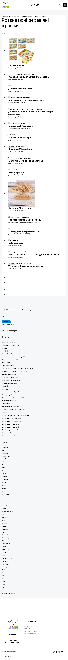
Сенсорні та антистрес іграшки (12, 409)
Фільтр (6, 321)
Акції (3, 351)
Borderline (5, 453)
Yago (3, 584)
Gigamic (4, 482)
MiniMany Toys (6, 523)
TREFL (4, 570)
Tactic (3, 555)
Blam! (3, 450)
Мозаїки (4, 386)
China (3, 462)
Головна (4, 16)
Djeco (3, 468)
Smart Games (6, 544)
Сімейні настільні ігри (8, 360)
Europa (4, 473)
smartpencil (5, 549)
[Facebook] (51, 652)
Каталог (10, 16)
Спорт (4, 412)
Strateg (4, 552)
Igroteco (4, 497)
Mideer (4, 520)
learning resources (7, 511)
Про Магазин (28, 626)
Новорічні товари (7, 436)
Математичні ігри (7, 374)
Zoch (3, 587)
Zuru (3, 590)
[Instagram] (54, 652)
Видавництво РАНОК (8, 593)
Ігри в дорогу (6, 363)
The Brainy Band (7, 558)
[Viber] (59, 652)
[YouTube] (62, 652)
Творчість (5, 403)
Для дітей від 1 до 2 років (10, 418)
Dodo (3, 470)
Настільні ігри (6, 354)
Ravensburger (6, 538)
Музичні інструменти (8, 383)
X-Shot (4, 582)
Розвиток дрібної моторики (10, 377)
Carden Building (6, 456)
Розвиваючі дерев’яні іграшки (11, 398)
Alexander (5, 447)
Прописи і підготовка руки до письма (13, 371)
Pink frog (4, 532)
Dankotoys (5, 465)
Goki (3, 485)
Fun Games (5, 479)
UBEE (3, 576)
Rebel (3, 541)
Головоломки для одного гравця (12, 357)
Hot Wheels (5, 494)
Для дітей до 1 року (8, 433)
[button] (60, 5)
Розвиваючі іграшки (8, 401)
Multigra (4, 526)
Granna (4, 488)
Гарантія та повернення (31, 633)
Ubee (3, 573)
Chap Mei (5, 459)
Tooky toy (5, 564)
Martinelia (5, 517)
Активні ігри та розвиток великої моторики (15, 415)
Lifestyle (4, 514)
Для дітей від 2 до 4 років (10, 421)
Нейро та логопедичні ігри (10, 380)
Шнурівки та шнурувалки (9, 345)
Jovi (3, 503)
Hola (3, 491)
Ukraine (4, 579)
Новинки (4, 348)
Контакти (27, 629)
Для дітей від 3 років (8, 424)
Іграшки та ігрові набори (9, 392)
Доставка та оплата (30, 631)
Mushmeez (5, 529)
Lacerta (4, 508)
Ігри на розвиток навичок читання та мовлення (16, 368)
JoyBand (4, 506)
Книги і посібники (7, 365)
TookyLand (5, 567)
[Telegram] (56, 652)
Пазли (3, 389)
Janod (3, 500)
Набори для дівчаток (8, 342)
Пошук (26, 309)
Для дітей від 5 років (8, 427)
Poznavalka (5, 535)
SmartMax (5, 546)
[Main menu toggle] (65, 5)
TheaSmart (5, 561)
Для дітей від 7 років (8, 430)
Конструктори (6, 395)
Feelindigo (5, 476)
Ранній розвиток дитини (9, 406)
